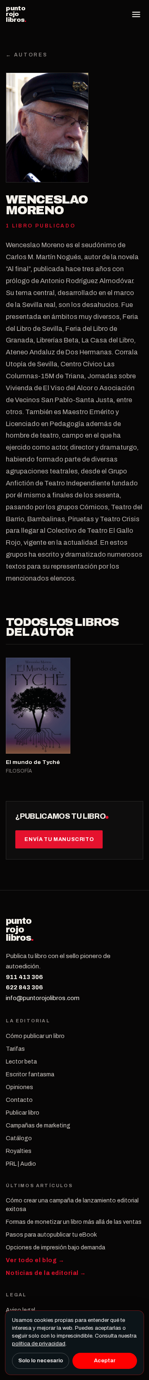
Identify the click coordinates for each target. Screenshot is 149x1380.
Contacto (19, 1100)
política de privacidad (38, 1344)
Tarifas (15, 1049)
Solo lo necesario (40, 1361)
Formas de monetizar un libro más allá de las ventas (74, 1222)
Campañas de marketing (38, 1125)
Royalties (18, 1151)
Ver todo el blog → (35, 1260)
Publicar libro (22, 1113)
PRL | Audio (21, 1164)
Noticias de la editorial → (46, 1273)
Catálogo (19, 1138)
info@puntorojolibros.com (42, 998)
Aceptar (104, 1361)
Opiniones (19, 1087)
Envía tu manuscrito (59, 839)
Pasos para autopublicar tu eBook (51, 1235)
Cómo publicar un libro (35, 1036)
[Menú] (136, 14)
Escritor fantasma (30, 1074)
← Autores (26, 55)
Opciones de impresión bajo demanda (55, 1247)
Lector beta (21, 1062)
